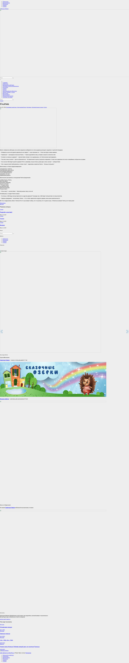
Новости (5, 83)
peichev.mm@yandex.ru (5, 619)
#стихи (45, 107)
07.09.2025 (2, 649)
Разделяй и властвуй (6, 212)
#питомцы (28, 107)
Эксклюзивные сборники (10, 91)
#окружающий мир (21, 107)
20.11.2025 (2, 629)
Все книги (5, 93)
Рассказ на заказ (7, 97)
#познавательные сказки (37, 107)
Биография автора (8, 85)
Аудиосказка (6, 3)
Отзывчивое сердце (6, 627)
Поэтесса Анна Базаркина (11, 86)
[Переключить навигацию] (0, 79)
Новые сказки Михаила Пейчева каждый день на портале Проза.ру (20, 646)
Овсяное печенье (5, 633)
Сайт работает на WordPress (7, 653)
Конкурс (2, 225)
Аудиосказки (6, 94)
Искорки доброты (4, 399)
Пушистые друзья (8, 96)
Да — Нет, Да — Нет (6, 640)
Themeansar (28, 653)
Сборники (5, 1)
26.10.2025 (2, 636)
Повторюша (3, 203)
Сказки (5, 5)
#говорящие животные (11, 107)
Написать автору (8, 655)
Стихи (4, 6)
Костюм (2, 204)
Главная (5, 82)
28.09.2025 (2, 642)
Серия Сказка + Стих (9, 92)
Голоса (2, 218)
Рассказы (5, 4)
